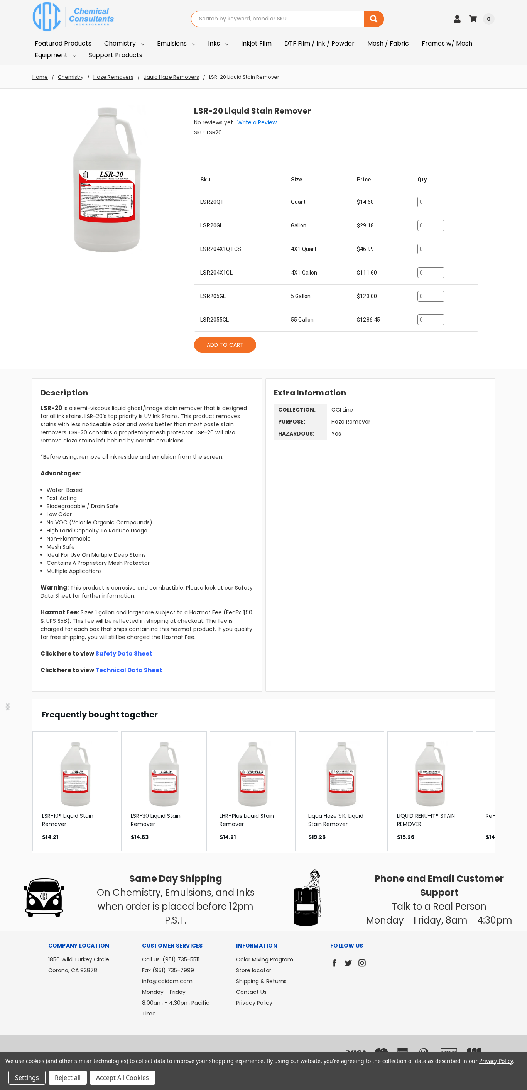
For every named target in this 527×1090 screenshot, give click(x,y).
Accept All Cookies (122, 1077)
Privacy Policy (254, 1003)
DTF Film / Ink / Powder (319, 43)
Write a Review (257, 122)
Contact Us (251, 992)
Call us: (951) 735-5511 (170, 959)
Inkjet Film (256, 43)
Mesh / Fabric (388, 43)
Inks (214, 43)
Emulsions (172, 43)
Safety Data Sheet (123, 653)
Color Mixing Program (264, 959)
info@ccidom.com (167, 981)
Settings (27, 1077)
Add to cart (225, 345)
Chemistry (120, 43)
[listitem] (75, 791)
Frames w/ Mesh (447, 43)
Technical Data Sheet (128, 670)
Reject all (68, 1077)
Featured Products (63, 43)
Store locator (253, 970)
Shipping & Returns (261, 981)
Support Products (115, 55)
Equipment (52, 55)
